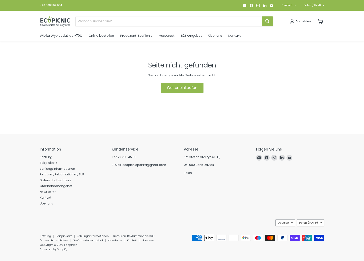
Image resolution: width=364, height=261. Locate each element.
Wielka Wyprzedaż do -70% (61, 35)
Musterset (167, 35)
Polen (312, 5)
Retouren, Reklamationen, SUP (62, 174)
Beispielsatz (48, 163)
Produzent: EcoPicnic (136, 35)
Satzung (46, 157)
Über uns (215, 35)
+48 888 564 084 (51, 5)
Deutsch (287, 5)
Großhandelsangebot (56, 186)
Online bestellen (101, 35)
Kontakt (234, 35)
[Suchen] (267, 21)
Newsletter (48, 192)
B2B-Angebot (191, 35)
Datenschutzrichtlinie (55, 180)
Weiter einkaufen (182, 87)
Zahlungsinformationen (57, 169)
